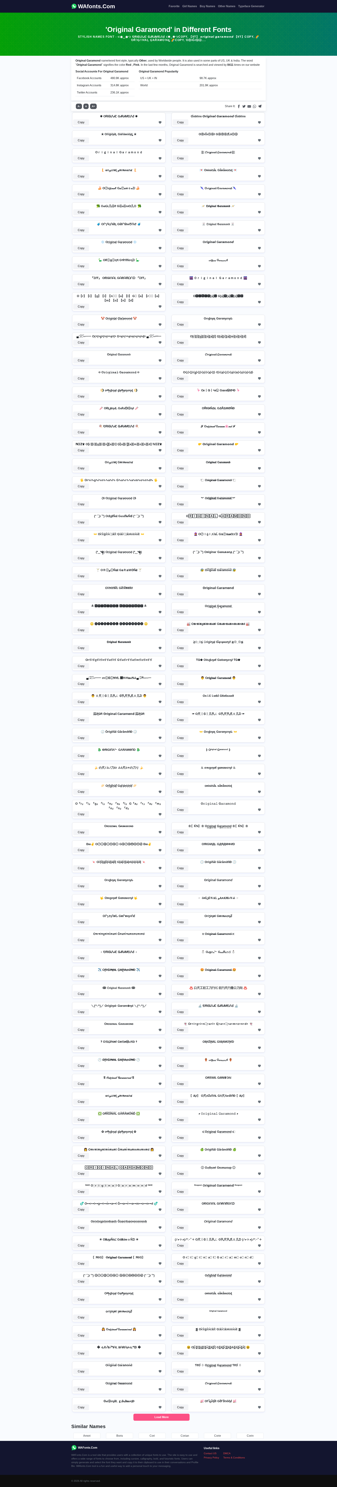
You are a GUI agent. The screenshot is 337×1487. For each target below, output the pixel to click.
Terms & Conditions (234, 1457)
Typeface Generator (251, 6)
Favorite (174, 6)
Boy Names (207, 6)
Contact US (210, 1453)
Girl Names (189, 6)
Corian (185, 1435)
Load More (161, 1417)
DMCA (226, 1453)
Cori (152, 1435)
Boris (119, 1435)
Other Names (226, 6)
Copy (81, 122)
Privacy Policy (211, 1457)
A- (79, 106)
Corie (217, 1435)
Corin (250, 1435)
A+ (93, 106)
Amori (87, 1435)
